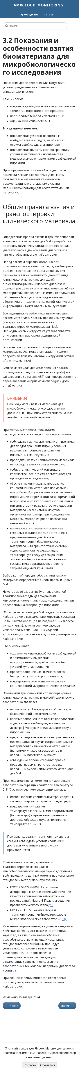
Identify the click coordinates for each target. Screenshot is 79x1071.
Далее (67, 1006)
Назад (11, 1006)
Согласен (30, 1065)
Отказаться (47, 1065)
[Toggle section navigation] (71, 26)
